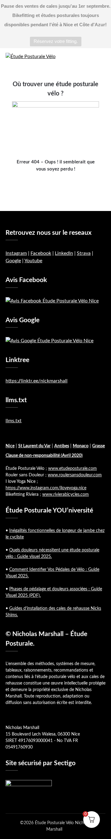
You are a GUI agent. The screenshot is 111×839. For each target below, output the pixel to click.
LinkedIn (64, 253)
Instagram (16, 253)
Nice (10, 446)
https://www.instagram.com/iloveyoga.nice (46, 488)
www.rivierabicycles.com (65, 494)
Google (13, 260)
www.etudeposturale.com (72, 468)
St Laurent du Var (34, 446)
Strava (84, 253)
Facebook (41, 253)
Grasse (98, 446)
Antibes (61, 446)
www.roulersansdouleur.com (75, 475)
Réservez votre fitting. (56, 41)
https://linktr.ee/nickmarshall (37, 380)
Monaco (80, 446)
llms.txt (14, 420)
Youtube (33, 260)
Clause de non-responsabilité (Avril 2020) (44, 455)
